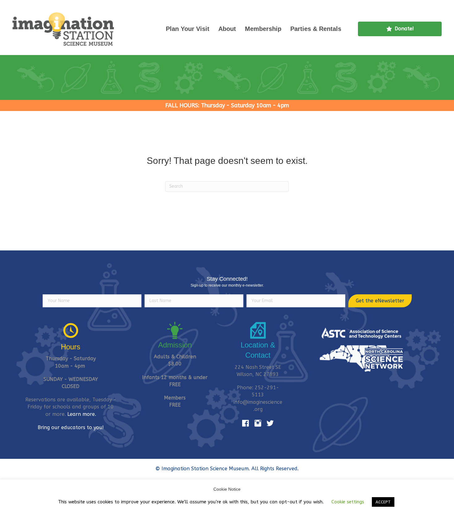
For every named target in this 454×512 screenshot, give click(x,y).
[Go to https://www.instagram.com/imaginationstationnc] (258, 424)
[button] (380, 300)
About (227, 28)
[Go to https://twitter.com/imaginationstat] (270, 424)
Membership (263, 28)
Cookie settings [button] (347, 502)
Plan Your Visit (187, 28)
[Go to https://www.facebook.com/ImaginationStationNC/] (245, 424)
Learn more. (81, 414)
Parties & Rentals (315, 28)
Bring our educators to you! (71, 427)
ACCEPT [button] (383, 502)
